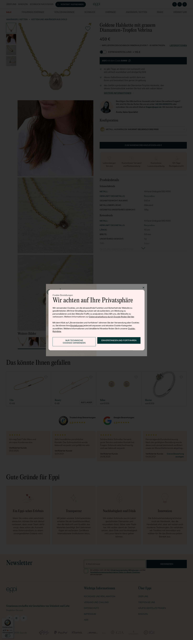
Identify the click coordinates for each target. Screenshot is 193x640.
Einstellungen (76, 325)
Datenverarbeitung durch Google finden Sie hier (111, 316)
